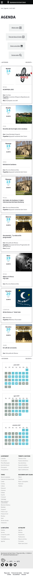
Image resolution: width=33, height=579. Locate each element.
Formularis (21, 541)
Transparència (4, 469)
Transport (3, 537)
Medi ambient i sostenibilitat (5, 502)
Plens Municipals (5, 463)
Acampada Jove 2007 (12, 100)
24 (9, 383)
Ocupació (3, 509)
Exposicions (21, 534)
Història (20, 486)
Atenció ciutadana (5, 477)
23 (6, 383)
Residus (3, 516)
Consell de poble (5, 534)
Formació (3, 497)
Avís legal (26, 573)
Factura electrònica (23, 461)
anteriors (4, 62)
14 (23, 376)
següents (28, 62)
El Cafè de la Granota (10, 348)
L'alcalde (3, 458)
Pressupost (4, 467)
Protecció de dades (16, 573)
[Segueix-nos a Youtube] (16, 566)
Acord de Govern (5, 465)
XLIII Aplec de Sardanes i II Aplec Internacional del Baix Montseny (13, 201)
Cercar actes (15, 55)
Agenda (6, 8)
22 (27, 380)
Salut (2, 518)
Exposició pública (22, 465)
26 (16, 383)
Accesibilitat (16, 574)
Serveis (3, 532)
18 (13, 380)
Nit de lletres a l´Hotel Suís (12, 312)
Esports (3, 495)
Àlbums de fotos (22, 539)
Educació (3, 488)
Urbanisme (4, 523)
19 (16, 380)
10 (9, 376)
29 (23, 444)
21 (23, 380)
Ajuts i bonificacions (23, 469)
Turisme (20, 479)
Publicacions (21, 537)
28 (20, 444)
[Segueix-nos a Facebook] (7, 566)
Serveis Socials (5, 520)
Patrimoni (20, 484)
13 (20, 376)
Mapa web (7, 573)
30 (27, 444)
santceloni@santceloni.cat (10, 554)
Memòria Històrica (5, 505)
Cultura (3, 486)
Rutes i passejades (23, 481)
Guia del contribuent (23, 467)
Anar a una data (15, 46)
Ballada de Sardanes (9, 164)
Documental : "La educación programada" (12, 236)
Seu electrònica (22, 463)
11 (13, 376)
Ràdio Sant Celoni (22, 543)
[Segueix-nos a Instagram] (11, 566)
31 (20, 414)
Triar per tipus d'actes (15, 37)
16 (27, 437)
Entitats (3, 492)
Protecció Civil (4, 514)
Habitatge (3, 499)
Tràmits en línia (22, 458)
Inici (2, 8)
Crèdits (9, 574)
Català (2, 481)
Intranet (23, 574)
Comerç (3, 484)
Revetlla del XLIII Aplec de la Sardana (15, 129)
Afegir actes (15, 28)
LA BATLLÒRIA (5, 528)
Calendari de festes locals (7, 479)
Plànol (20, 477)
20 (20, 380)
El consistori (4, 461)
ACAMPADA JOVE (8, 89)
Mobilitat (3, 507)
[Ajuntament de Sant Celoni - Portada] (16, 2)
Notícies (20, 532)
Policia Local (4, 511)
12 (16, 376)
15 (27, 376)
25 (13, 383)
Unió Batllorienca (5, 539)
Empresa (3, 490)
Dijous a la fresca (8, 277)
